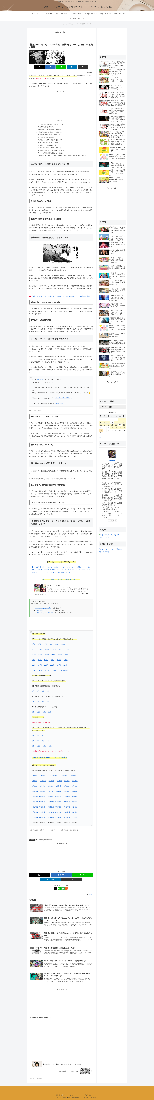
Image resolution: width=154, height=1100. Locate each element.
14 (116, 425)
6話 (38, 701)
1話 (33, 691)
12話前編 (66, 791)
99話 (56, 644)
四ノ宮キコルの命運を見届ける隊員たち (49, 148)
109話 (47, 654)
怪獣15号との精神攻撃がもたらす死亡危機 (50, 132)
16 (124, 425)
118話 (65, 660)
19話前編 (35, 807)
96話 (39, 644)
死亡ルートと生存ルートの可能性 (49, 142)
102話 (40, 649)
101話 (34, 649)
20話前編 (51, 807)
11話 (44, 712)
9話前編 (66, 786)
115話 (46, 660)
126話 (40, 670)
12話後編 (74, 791)
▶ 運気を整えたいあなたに (42, 610)
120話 (40, 665)
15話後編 (74, 796)
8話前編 (50, 786)
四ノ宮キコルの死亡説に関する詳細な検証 (51, 150)
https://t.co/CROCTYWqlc (63, 398)
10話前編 (35, 791)
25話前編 (35, 817)
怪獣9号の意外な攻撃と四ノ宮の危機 (50, 129)
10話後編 (42, 791)
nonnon (112, 460)
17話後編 (58, 802)
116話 (52, 660)
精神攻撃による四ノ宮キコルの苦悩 (49, 134)
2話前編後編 (53, 775)
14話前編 (50, 796)
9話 (33, 712)
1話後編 (42, 775)
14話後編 (58, 796)
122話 (52, 665)
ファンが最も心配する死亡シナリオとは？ (51, 153)
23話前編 (51, 812)
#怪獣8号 (40, 379)
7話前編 (34, 786)
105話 (60, 649)
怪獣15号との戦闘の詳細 (46, 137)
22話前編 (35, 812)
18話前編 (67, 802)
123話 (59, 665)
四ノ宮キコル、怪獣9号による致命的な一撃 (50, 124)
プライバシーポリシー (69, 1095)
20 (112, 427)
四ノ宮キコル (40, 839)
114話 (40, 660)
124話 (65, 665)
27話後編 (74, 817)
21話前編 (67, 807)
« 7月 (100, 437)
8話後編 (58, 786)
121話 (46, 665)
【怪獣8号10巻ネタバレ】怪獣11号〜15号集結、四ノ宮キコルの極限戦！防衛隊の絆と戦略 (60, 296)
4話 (48, 691)
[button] (83, 67)
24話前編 (67, 812)
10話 (38, 712)
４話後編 (43, 781)
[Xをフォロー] (55, 888)
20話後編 (58, 807)
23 (124, 427)
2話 (38, 691)
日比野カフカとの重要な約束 (47, 145)
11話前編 (50, 791)
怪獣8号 (32, 839)
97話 (45, 644)
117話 (59, 660)
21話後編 (74, 807)
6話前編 (66, 781)
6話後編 (74, 781)
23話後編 (58, 812)
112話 (66, 654)
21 (116, 427)
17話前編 (51, 802)
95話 (33, 644)
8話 (48, 701)
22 (120, 427)
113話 (33, 660)
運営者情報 (59, 1095)
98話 (51, 644)
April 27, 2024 (58, 403)
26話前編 (51, 817)
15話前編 (67, 796)
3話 (43, 691)
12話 (49, 712)
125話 (34, 670)
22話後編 (42, 812)
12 (108, 425)
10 (101, 425)
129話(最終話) (63, 670)
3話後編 (73, 775)
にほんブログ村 (104, 537)
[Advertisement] (61, 37)
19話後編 (42, 807)
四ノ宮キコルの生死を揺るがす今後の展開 (50, 140)
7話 (43, 701)
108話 (40, 654)
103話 (47, 649)
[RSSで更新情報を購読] (66, 888)
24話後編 (74, 812)
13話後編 (42, 796)
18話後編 (74, 802)
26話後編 (58, 817)
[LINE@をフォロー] (59, 888)
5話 (33, 701)
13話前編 (35, 796)
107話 (34, 654)
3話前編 (64, 775)
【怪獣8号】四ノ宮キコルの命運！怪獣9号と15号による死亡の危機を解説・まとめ (62, 155)
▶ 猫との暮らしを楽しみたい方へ (44, 613)
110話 (53, 654)
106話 (67, 649)
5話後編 (59, 781)
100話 (63, 644)
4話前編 (34, 781)
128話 (54, 670)
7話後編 (42, 786)
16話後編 (42, 802)
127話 (47, 670)
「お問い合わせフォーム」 (91, 1095)
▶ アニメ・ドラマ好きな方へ (43, 608)
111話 (60, 654)
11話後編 (58, 791)
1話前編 (34, 775)
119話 (33, 665)
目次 (58, 120)
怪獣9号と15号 (48, 839)
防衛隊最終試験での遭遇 (46, 127)
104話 (54, 649)
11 (104, 425)
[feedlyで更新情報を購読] (63, 888)
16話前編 (35, 802)
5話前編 (51, 781)
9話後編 (74, 786)
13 (112, 425)
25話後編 (42, 817)
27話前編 (67, 817)
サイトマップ (79, 1095)
